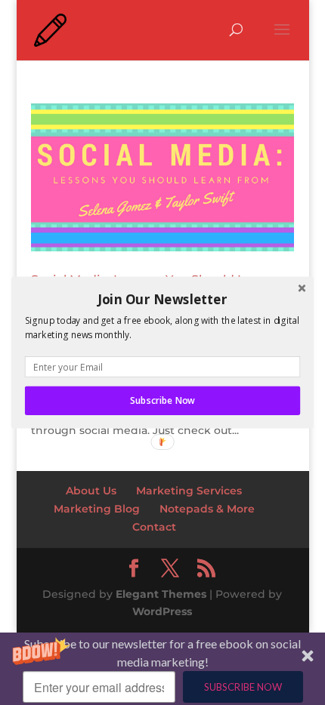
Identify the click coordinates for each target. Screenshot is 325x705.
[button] (162, 299)
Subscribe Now (162, 401)
